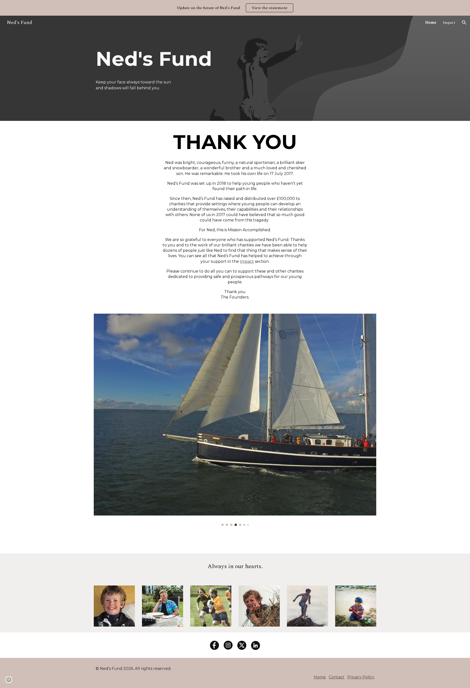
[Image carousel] (235, 420)
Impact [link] (449, 22)
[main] (175, 59)
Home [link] (430, 22)
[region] (235, 8)
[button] (464, 22)
